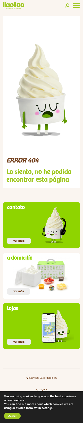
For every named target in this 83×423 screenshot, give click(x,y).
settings (47, 408)
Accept (12, 416)
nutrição (41, 390)
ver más (18, 291)
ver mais (18, 240)
